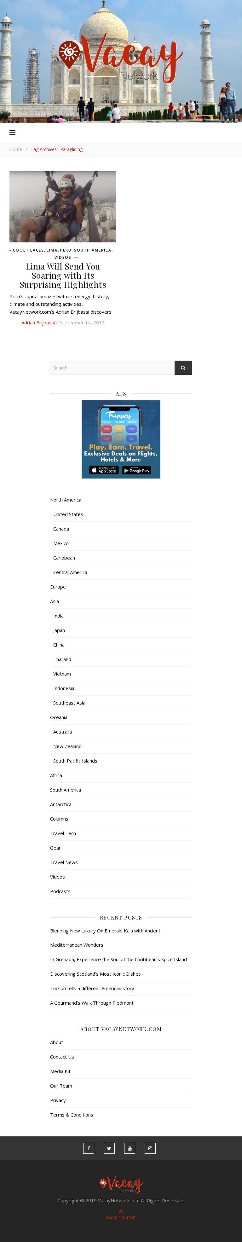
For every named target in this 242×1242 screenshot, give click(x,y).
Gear (55, 847)
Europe (58, 586)
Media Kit (60, 1071)
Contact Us (62, 1056)
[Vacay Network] (121, 58)
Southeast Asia (69, 702)
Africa (56, 775)
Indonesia (63, 688)
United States (68, 514)
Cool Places (28, 250)
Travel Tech (63, 833)
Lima (52, 250)
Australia (62, 731)
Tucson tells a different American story (92, 988)
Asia (54, 601)
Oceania (58, 717)
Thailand (62, 659)
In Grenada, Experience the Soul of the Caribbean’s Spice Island (118, 959)
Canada (61, 528)
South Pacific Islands (75, 760)
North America (65, 499)
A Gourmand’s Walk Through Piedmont (92, 1003)
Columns (59, 818)
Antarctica (61, 804)
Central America (70, 572)
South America (93, 250)
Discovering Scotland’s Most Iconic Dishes (95, 974)
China (59, 644)
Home (15, 149)
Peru (66, 250)
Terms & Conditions (71, 1114)
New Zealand (67, 746)
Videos (63, 257)
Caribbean (64, 557)
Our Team (61, 1085)
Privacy (58, 1100)
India (58, 615)
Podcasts (60, 891)
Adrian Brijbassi (38, 322)
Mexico (61, 543)
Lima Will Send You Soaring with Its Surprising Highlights (63, 275)
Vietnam (62, 673)
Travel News (64, 862)
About (56, 1042)
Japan (59, 630)
